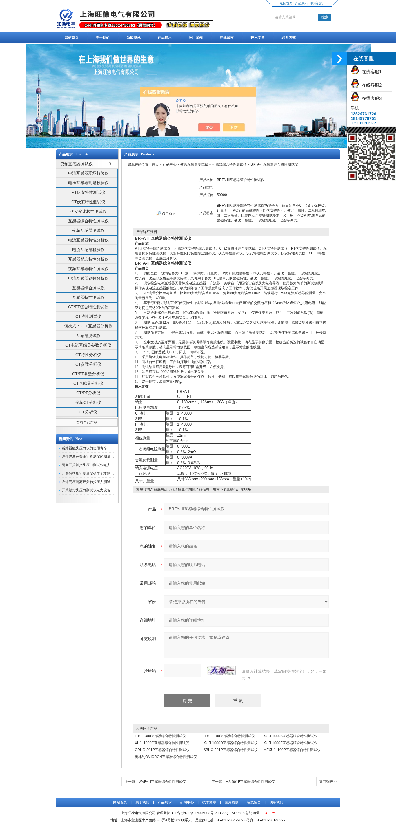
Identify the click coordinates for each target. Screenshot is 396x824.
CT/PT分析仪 (88, 393)
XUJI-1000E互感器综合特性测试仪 (290, 743)
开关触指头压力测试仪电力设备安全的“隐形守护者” (101, 490)
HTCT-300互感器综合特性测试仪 (160, 736)
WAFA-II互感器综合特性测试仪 (162, 782)
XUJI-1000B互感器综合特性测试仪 (290, 736)
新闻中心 (187, 802)
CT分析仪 (88, 412)
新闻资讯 (134, 38)
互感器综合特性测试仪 (88, 221)
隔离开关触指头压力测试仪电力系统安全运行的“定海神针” (106, 465)
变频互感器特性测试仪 (88, 268)
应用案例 (196, 38)
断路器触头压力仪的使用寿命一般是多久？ (95, 448)
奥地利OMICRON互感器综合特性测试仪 (166, 757)
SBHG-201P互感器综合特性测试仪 (231, 750)
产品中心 (170, 164)
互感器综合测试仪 (88, 287)
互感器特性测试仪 (88, 297)
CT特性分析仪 (88, 354)
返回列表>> (328, 782)
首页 (155, 164)
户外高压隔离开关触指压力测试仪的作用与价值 (98, 482)
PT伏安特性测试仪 (88, 192)
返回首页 (286, 3)
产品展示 (301, 3)
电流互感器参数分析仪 (88, 278)
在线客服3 (370, 98)
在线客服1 (370, 71)
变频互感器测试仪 (88, 230)
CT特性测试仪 (88, 316)
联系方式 (289, 38)
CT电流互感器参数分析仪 (88, 345)
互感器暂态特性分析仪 (88, 259)
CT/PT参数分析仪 (88, 373)
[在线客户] (339, 58)
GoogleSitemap (232, 813)
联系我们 (316, 3)
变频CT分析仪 (88, 402)
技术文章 (258, 38)
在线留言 (227, 38)
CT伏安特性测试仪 (88, 201)
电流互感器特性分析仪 (88, 240)
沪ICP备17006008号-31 (200, 813)
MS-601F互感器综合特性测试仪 (250, 782)
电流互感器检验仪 (88, 249)
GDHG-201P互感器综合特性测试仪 (162, 750)
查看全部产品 (86, 422)
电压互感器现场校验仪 (88, 182)
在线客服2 (370, 85)
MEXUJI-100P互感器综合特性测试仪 (292, 750)
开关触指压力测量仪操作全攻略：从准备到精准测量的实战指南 (110, 473)
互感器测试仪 (88, 335)
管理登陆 (163, 813)
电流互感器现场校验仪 (88, 173)
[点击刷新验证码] (221, 670)
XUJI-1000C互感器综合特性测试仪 (162, 743)
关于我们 (103, 38)
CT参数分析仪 (88, 364)
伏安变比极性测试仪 (88, 211)
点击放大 (168, 213)
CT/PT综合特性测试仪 (88, 307)
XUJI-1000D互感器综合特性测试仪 (231, 743)
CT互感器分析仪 (88, 383)
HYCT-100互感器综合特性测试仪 (229, 736)
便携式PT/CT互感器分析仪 (88, 326)
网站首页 (72, 38)
